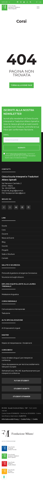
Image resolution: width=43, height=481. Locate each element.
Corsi (4, 230)
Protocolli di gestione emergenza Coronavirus (19, 273)
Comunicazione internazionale (13, 309)
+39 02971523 (10, 188)
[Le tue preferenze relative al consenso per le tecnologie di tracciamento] (4, 477)
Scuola (4, 226)
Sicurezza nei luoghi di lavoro (13, 277)
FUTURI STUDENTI (21, 381)
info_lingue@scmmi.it (14, 191)
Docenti (5, 234)
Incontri (5, 246)
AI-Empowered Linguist (11, 328)
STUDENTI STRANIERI (21, 396)
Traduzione (6, 313)
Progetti (5, 250)
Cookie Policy (25, 419)
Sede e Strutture (8, 254)
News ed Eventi (8, 238)
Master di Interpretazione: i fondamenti (17, 343)
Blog (3, 242)
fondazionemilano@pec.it (15, 193)
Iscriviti (21, 148)
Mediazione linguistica (10, 294)
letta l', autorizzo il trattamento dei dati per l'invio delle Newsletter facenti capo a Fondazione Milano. (20, 156)
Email (6, 135)
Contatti (5, 258)
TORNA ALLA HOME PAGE (21, 85)
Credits (35, 419)
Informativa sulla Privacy (18, 154)
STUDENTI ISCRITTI (21, 389)
